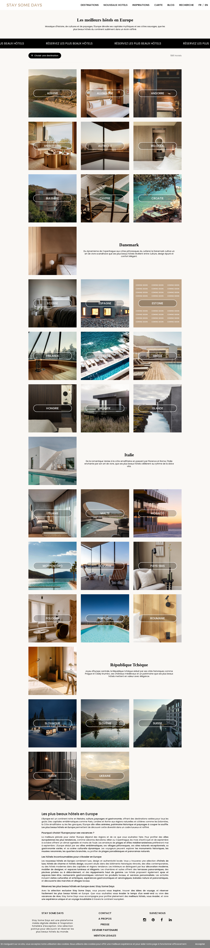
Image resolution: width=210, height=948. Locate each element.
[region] (105, 944)
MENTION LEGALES (105, 935)
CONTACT (105, 913)
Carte (158, 5)
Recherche (186, 5)
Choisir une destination (46, 55)
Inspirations (140, 5)
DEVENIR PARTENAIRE (105, 930)
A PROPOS (105, 918)
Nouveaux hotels (116, 5)
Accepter (200, 944)
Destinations (90, 5)
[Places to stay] (24, 5)
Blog (170, 5)
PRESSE (105, 924)
